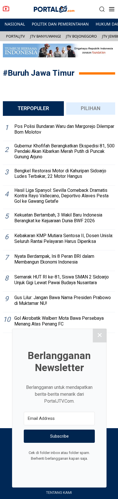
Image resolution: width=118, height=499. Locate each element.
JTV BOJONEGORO (81, 36)
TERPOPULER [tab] (33, 108)
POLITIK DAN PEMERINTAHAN (60, 24)
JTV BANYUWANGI (45, 36)
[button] (102, 9)
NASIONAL (15, 24)
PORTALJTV (15, 36)
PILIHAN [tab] (91, 108)
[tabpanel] (59, 226)
